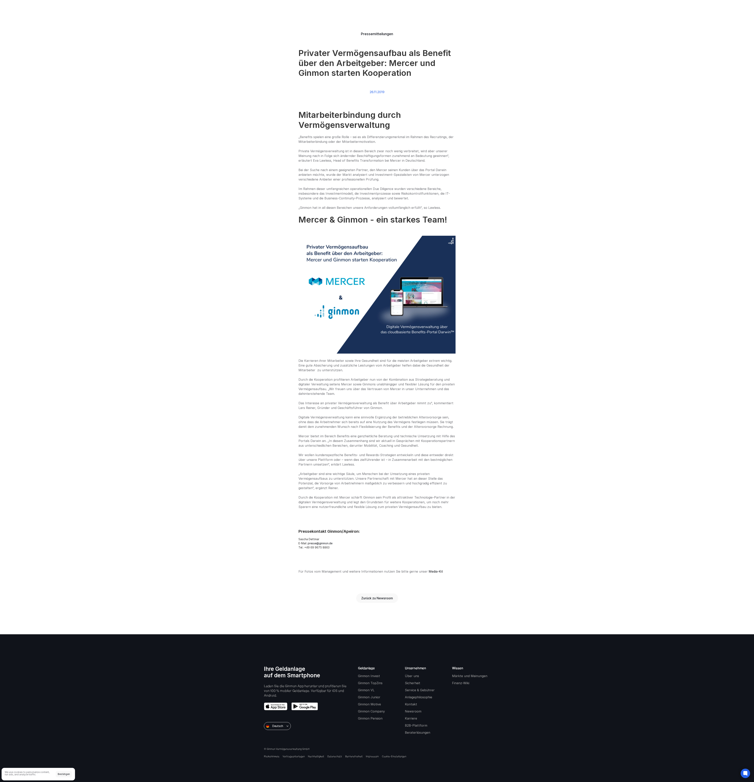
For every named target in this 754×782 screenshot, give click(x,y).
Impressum (372, 756)
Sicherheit (412, 683)
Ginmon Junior (369, 697)
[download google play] (304, 706)
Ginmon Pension (370, 718)
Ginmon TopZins (370, 683)
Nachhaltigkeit (316, 756)
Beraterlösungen (417, 732)
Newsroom (413, 711)
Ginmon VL (366, 690)
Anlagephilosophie (418, 697)
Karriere (411, 718)
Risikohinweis (271, 756)
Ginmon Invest (369, 676)
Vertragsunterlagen (294, 756)
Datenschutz (334, 756)
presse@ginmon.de (320, 543)
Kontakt (411, 704)
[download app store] (275, 706)
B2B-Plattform (416, 725)
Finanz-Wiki (460, 683)
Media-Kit (436, 571)
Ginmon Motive (369, 704)
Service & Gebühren (420, 690)
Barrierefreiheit (354, 756)
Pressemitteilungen (377, 34)
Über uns (412, 676)
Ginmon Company (371, 711)
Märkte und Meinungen (469, 676)
